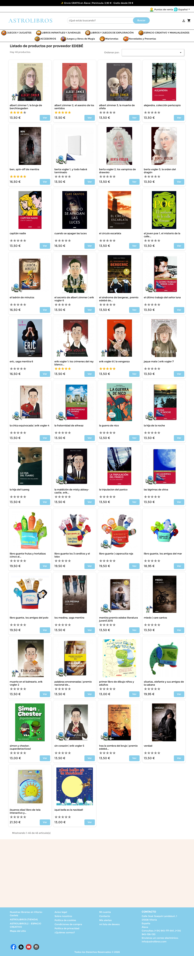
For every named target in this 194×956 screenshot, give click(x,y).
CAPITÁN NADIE (18, 233)
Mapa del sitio (18, 931)
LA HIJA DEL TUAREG (19, 489)
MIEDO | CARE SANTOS (155, 617)
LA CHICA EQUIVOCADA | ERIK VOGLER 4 (29, 425)
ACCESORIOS (48, 38)
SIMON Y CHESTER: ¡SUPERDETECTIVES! (20, 747)
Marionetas (111, 38)
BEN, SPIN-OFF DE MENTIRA (24, 169)
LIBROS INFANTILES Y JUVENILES (61, 32)
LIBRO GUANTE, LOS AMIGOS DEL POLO (29, 617)
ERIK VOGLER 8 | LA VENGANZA (114, 361)
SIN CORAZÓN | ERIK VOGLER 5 (69, 745)
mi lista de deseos (109, 924)
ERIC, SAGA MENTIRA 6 (21, 361)
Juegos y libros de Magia (80, 38)
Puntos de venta (163, 9)
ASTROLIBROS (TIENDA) (24, 919)
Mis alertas (105, 920)
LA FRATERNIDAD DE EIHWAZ (69, 425)
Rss (21, 947)
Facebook (13, 947)
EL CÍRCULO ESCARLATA (110, 233)
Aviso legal (61, 912)
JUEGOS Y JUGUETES (19, 32)
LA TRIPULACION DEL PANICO (113, 489)
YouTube (29, 947)
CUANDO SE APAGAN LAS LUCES (70, 233)
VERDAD (148, 745)
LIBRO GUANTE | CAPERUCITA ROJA (116, 553)
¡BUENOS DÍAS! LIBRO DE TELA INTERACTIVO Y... (25, 811)
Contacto (104, 916)
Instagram (36, 947)
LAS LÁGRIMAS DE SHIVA (156, 489)
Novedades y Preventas (142, 38)
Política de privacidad (67, 928)
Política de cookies (65, 920)
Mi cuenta (105, 912)
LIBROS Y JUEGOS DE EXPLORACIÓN (112, 32)
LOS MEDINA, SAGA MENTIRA (69, 617)
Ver (45, 117)
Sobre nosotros (63, 916)
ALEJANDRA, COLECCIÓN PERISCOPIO (162, 105)
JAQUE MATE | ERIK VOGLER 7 (159, 361)
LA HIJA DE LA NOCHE (154, 425)
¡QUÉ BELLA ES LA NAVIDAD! (68, 809)
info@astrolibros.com (154, 941)
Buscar (141, 20)
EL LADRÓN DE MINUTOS (22, 297)
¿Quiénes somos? (65, 932)
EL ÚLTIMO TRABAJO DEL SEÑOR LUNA (162, 297)
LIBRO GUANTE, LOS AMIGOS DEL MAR (163, 553)
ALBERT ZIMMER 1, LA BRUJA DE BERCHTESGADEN (26, 107)
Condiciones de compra (68, 924)
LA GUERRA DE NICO (109, 425)
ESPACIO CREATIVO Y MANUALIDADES (166, 32)
